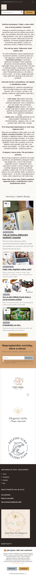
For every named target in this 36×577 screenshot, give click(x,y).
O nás (4, 474)
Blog (4, 483)
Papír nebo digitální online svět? (17, 269)
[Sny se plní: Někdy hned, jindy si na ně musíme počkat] (18, 285)
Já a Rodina (6, 294)
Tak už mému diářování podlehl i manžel (15, 236)
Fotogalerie (6, 477)
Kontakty (5, 480)
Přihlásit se (28, 358)
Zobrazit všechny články (18, 334)
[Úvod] (7, 7)
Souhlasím (23, 568)
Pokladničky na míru (12, 325)
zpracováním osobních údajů (19, 361)
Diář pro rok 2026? (7, 498)
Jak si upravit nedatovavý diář (11, 502)
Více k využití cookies (18, 563)
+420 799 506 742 (8, 1)
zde (25, 573)
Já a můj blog (5, 494)
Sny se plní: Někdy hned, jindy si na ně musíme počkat (17, 298)
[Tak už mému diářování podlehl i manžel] (18, 215)
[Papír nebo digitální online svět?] (18, 258)
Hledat (22, 12)
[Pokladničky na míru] (18, 313)
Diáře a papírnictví (8, 232)
